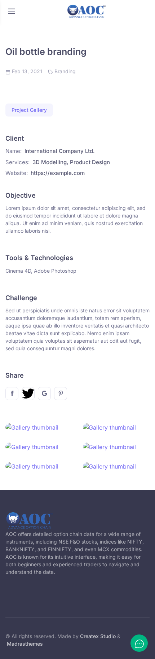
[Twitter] (28, 393)
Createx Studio (98, 636)
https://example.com (58, 173)
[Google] (44, 393)
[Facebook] (11, 393)
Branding (65, 71)
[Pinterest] (60, 393)
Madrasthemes (25, 644)
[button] (29, 110)
